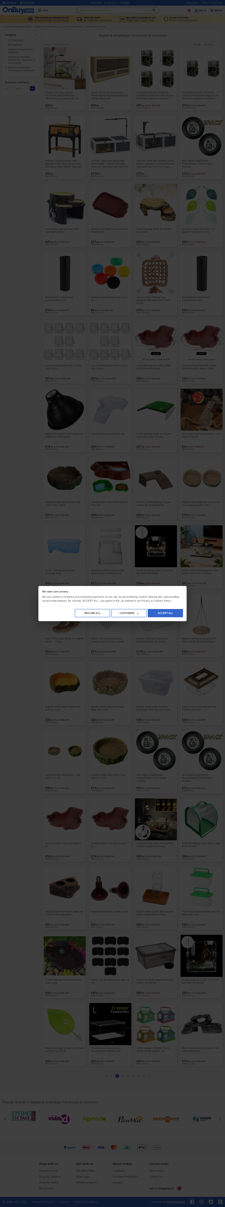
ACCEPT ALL (165, 613)
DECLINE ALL (92, 613)
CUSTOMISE (127, 613)
